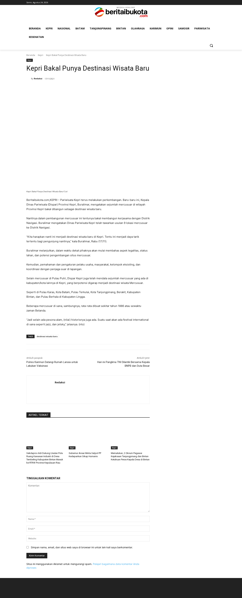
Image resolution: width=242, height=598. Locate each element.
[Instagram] (209, 3)
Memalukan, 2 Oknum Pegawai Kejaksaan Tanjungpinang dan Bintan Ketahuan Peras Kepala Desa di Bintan (130, 456)
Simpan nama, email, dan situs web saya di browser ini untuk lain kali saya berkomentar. (82, 547)
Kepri (40, 55)
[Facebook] (204, 3)
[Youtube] (214, 3)
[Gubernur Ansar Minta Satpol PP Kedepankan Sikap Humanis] (88, 435)
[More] (122, 87)
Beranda (30, 55)
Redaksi (38, 78)
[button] (211, 45)
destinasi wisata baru (47, 336)
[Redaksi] (28, 78)
